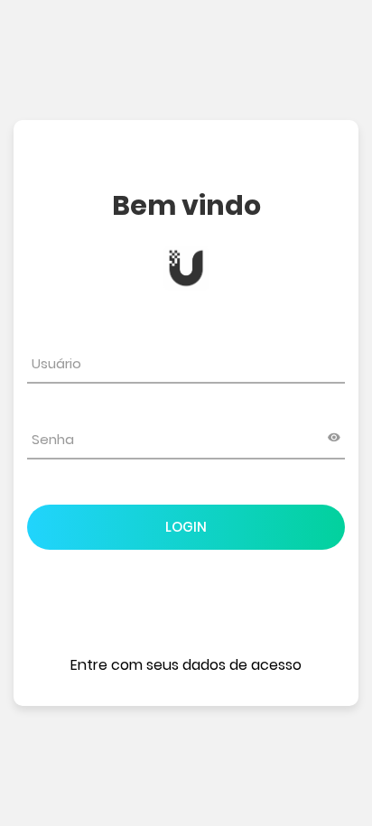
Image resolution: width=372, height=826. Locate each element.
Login (186, 526)
